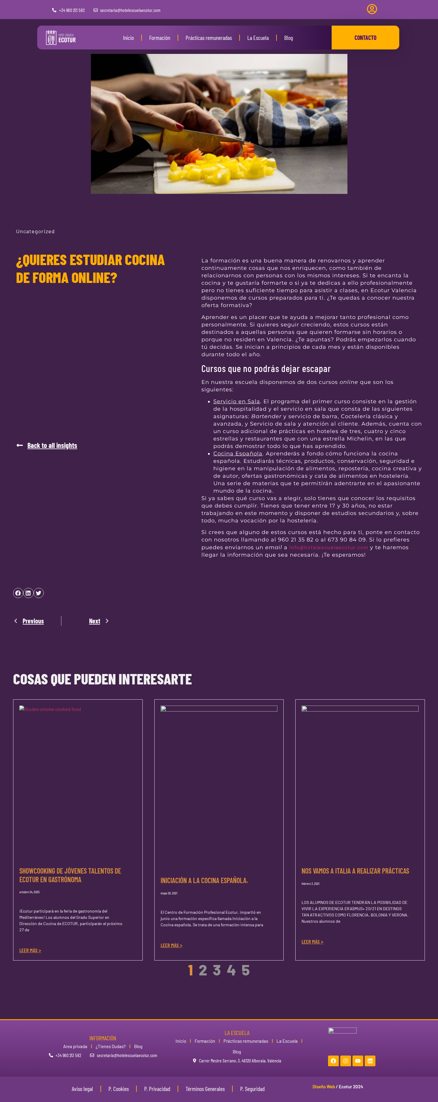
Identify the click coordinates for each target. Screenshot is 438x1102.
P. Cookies (118, 1088)
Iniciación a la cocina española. (204, 880)
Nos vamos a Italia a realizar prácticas (355, 870)
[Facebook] (333, 1061)
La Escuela (258, 37)
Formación (159, 37)
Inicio (128, 37)
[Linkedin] (370, 1061)
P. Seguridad (252, 1088)
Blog (288, 37)
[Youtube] (357, 1061)
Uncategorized (35, 231)
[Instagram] (345, 1061)
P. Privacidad (157, 1088)
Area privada (75, 1046)
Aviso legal (82, 1088)
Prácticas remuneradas (209, 37)
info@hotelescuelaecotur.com (328, 547)
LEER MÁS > (30, 950)
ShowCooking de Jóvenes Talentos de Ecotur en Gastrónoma (70, 875)
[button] (46, 445)
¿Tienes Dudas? (111, 1046)
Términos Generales (205, 1088)
